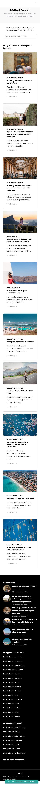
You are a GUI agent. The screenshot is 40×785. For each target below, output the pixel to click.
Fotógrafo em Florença (12, 674)
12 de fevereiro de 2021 (15, 439)
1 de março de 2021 (13, 288)
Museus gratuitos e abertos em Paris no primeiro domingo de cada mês (19, 188)
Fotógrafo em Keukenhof (13, 678)
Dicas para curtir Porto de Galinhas (20, 342)
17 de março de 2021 (14, 236)
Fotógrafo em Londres (12, 687)
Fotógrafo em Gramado (12, 740)
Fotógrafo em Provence (12, 699)
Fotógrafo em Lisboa (11, 682)
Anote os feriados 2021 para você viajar (20, 392)
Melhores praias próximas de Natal (20, 498)
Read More (11, 97)
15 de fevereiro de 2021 (15, 339)
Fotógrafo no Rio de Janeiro (14, 753)
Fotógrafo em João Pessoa (13, 736)
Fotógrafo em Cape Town (13, 670)
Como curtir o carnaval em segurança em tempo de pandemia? (17, 444)
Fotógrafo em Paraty (11, 749)
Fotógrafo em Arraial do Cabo (15, 728)
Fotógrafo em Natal (11, 745)
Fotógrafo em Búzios (11, 732)
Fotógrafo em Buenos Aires (13, 665)
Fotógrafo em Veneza (11, 716)
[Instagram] (21, 774)
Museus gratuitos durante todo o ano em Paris (19, 81)
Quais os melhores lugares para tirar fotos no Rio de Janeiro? (19, 240)
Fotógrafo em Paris (10, 695)
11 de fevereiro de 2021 (14, 545)
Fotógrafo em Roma (11, 704)
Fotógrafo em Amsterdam (13, 657)
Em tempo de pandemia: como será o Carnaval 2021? (19, 548)
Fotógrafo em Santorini (12, 708)
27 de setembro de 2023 (15, 78)
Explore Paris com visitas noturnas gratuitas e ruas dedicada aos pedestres (20, 134)
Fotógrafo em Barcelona (12, 661)
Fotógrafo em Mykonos (12, 691)
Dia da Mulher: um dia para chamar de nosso (17, 291)
